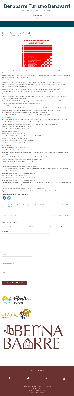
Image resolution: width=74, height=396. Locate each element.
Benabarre (31, 205)
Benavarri (38, 205)
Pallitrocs (12, 207)
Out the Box (40, 370)
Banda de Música (22, 205)
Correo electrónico (8, 263)
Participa (18, 207)
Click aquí (61, 71)
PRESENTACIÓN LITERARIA (62, 216)
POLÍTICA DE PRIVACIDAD (37, 390)
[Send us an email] (37, 18)
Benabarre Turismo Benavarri (37, 6)
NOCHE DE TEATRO (9, 216)
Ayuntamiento (12, 205)
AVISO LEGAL (37, 388)
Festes (60, 205)
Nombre (5, 254)
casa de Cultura (52, 205)
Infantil (64, 205)
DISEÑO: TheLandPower (37, 392)
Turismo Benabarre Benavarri (27, 36)
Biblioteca (44, 205)
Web (3, 273)
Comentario (6, 231)
